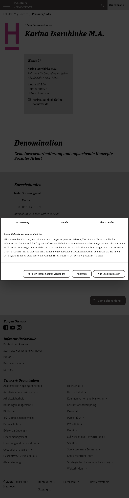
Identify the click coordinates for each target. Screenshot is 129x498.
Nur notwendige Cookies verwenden (46, 274)
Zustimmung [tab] (22, 222)
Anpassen (82, 274)
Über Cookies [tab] (106, 222)
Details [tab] (64, 222)
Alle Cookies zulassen (109, 274)
